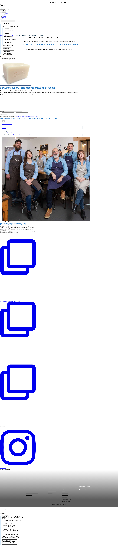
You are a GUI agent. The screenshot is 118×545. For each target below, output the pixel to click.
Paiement (2, 511)
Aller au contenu (2, 0)
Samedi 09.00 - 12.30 (29, 495)
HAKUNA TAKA (13, 97)
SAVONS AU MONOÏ (9, 529)
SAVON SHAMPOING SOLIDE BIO (10, 537)
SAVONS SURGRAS (6, 23)
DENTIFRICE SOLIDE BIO (8, 541)
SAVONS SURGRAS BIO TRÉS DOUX (11, 516)
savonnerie (51, 493)
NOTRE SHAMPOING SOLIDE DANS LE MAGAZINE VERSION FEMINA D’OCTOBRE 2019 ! (16, 101)
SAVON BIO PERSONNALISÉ (9, 544)
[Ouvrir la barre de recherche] (2, 19)
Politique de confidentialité (66, 501)
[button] (0, 512)
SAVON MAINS (6, 532)
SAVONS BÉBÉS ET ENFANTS (9, 539)
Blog (4, 15)
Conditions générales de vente (66, 499)
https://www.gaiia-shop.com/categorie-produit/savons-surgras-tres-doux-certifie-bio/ (29, 134)
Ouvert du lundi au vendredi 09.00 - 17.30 (32, 493)
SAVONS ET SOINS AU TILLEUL (10, 536)
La (48, 493)
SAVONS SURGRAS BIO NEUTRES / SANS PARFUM (12, 518)
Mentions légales (64, 497)
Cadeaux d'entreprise (65, 493)
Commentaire (2, 111)
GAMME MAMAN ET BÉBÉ (11, 520)
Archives (1, 469)
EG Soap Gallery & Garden (8, 542)
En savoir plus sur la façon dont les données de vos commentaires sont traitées (26, 116)
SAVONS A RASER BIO (8, 540)
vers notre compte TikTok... (6, 234)
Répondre (4, 128)
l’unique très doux (25, 41)
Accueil (3, 14)
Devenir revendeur (65, 495)
